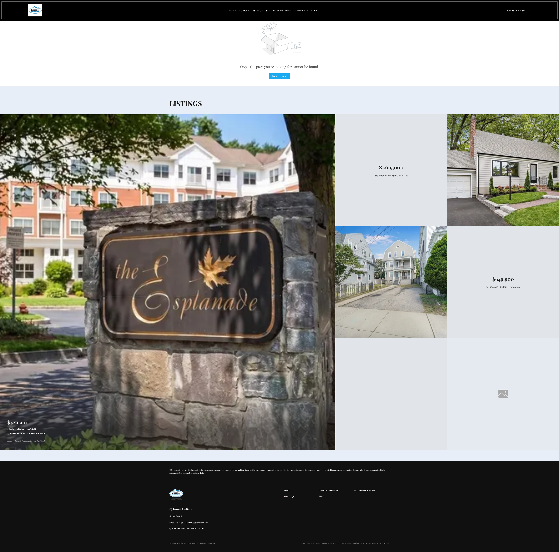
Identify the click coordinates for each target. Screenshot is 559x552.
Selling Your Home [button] (279, 10)
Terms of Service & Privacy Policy (314, 543)
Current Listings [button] (251, 10)
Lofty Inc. (182, 543)
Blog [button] (314, 10)
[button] (35, 10)
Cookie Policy (333, 543)
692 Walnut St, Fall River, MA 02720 (503, 287)
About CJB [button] (301, 10)
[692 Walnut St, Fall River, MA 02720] (391, 337)
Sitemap (375, 543)
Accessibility (385, 543)
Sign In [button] (526, 10)
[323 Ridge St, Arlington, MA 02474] (503, 225)
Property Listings (364, 543)
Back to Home (279, 76)
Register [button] (513, 10)
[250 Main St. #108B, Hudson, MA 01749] (167, 448)
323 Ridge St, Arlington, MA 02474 (391, 175)
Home (232, 10)
